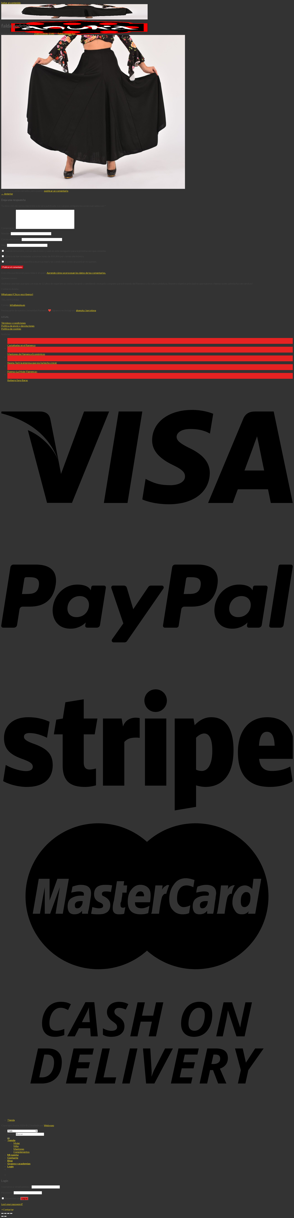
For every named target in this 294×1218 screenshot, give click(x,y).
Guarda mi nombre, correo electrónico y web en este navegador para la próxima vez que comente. (55, 250)
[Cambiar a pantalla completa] (8, 1213)
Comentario (8, 228)
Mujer (16, 1143)
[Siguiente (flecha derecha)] (5, 1216)
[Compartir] (5, 1213)
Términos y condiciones (13, 322)
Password (7, 1192)
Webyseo (49, 1125)
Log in (24, 1198)
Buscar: (11, 1133)
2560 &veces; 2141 (44, 33)
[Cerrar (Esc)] (2, 1213)
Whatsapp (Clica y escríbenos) (17, 294)
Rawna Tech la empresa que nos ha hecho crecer (32, 362)
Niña (16, 1146)
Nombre (5, 233)
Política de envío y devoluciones (17, 325)
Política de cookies (11, 328)
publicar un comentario (56, 190)
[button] (7, 1209)
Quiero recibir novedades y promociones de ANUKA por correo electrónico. (44, 256)
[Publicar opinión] (8, 1138)
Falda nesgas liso (66, 33)
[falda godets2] (93, 187)
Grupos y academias (18, 1163)
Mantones (18, 1148)
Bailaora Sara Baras (17, 380)
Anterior (7, 193)
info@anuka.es (17, 305)
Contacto (12, 1157)
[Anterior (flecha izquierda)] (2, 1216)
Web (3, 245)
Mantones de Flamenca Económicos (26, 354)
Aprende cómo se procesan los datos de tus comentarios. (76, 272)
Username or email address (16, 1186)
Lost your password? (12, 1204)
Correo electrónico (11, 239)
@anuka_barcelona (86, 310)
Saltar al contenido (11, 2)
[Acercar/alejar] (11, 1213)
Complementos (21, 1151)
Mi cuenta (13, 1154)
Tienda (11, 1120)
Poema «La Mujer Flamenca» (22, 371)
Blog (10, 1160)
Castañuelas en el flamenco (21, 345)
